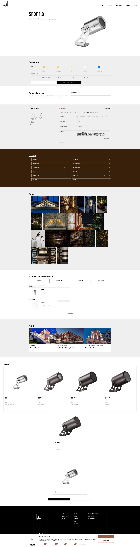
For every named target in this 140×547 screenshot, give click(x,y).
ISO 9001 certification (91, 518)
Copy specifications (106, 138)
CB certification (35, 179)
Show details (81, 544)
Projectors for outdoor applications (35, 18)
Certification (121, 1)
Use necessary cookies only (106, 544)
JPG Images (35, 159)
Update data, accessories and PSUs (69, 82)
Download (128, 5)
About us (108, 1)
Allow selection (106, 540)
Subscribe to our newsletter (93, 513)
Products (102, 5)
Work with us (76, 523)
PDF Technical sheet (36, 163)
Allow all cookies (106, 536)
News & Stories (119, 5)
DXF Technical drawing (76, 167)
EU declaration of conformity (77, 179)
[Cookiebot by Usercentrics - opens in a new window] (32, 545)
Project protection (91, 516)
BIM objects (75, 171)
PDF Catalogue (75, 159)
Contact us (133, 1)
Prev (67, 354)
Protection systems (127, 1)
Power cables (33, 77)
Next (73, 354)
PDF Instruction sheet (76, 163)
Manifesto (112, 1)
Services (117, 1)
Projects (110, 5)
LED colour (33, 66)
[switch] (56, 544)
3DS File (34, 171)
